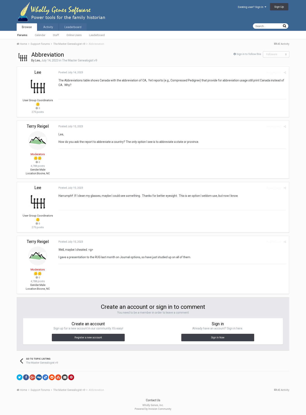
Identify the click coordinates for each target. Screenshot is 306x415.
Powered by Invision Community (153, 409)
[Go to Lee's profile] (22, 57)
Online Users (74, 35)
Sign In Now (217, 337)
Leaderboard (97, 35)
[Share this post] (285, 72)
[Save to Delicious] (45, 377)
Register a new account (88, 337)
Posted (70, 72)
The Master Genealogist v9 (79, 60)
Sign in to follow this (248, 54)
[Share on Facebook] (26, 377)
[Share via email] (65, 377)
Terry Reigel (38, 126)
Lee (37, 60)
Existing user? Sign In (251, 7)
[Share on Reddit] (52, 377)
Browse (27, 27)
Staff (56, 35)
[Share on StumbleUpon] (58, 377)
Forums (22, 35)
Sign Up (279, 6)
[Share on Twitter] (19, 377)
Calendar (40, 35)
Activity (48, 27)
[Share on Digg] (39, 377)
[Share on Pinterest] (71, 377)
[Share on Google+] (32, 377)
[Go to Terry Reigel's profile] (37, 140)
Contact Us (153, 400)
